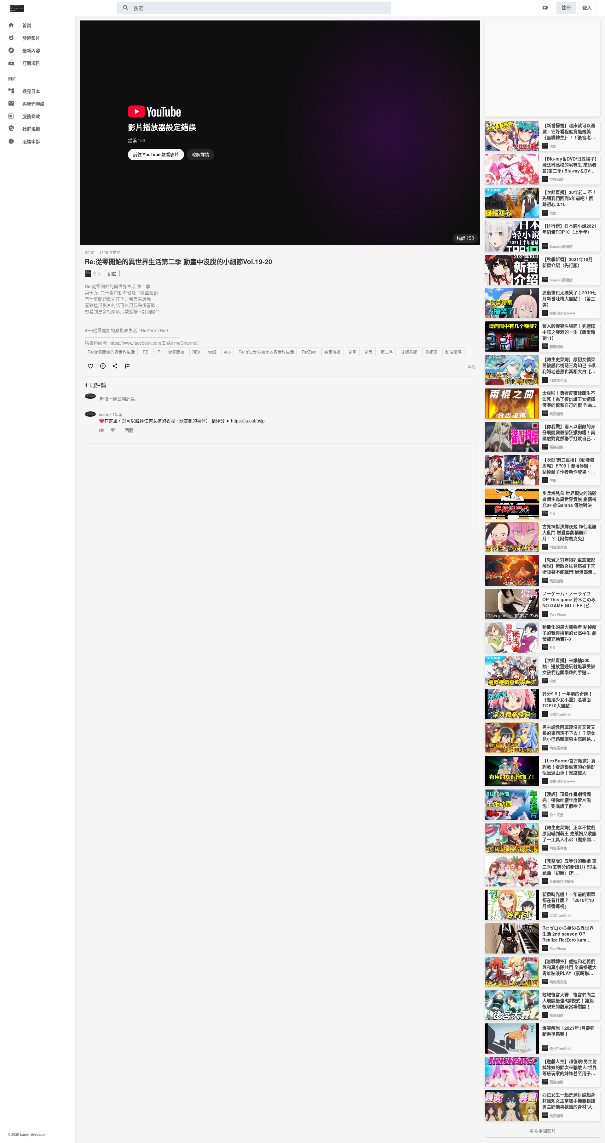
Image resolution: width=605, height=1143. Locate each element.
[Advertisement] (274, 488)
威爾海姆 (332, 352)
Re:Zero (309, 352)
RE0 (196, 352)
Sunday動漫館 (561, 246)
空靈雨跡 (556, 179)
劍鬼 (369, 352)
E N (552, 513)
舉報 (471, 367)
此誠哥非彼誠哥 (562, 881)
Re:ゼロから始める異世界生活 (266, 352)
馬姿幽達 (556, 413)
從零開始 (176, 352)
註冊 (566, 7)
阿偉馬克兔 (558, 380)
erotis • (111, 414)
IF (158, 352)
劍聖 (353, 352)
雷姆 (212, 352)
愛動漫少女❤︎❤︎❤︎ (562, 313)
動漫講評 (453, 352)
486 (227, 352)
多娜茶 (431, 352)
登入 (587, 7)
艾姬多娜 (409, 352)
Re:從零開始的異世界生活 (111, 352)
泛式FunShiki (560, 714)
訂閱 (112, 273)
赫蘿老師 (556, 346)
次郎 (553, 146)
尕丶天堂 (556, 814)
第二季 (387, 352)
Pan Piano (558, 614)
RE (145, 352)
